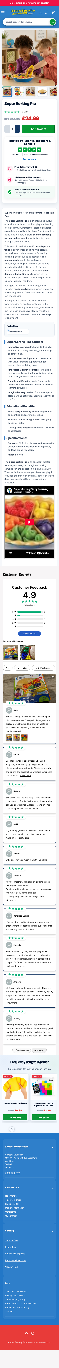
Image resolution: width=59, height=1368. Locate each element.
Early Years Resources (15, 1260)
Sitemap (9, 1311)
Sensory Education (23, 1342)
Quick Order (11, 1216)
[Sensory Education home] (23, 12)
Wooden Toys (11, 1267)
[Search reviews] (7, 668)
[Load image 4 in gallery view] (42, 91)
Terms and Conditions (15, 1291)
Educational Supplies (15, 1253)
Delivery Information (14, 1208)
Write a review (29, 634)
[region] (29, 1098)
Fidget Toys (10, 1247)
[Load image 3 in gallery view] (30, 91)
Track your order (13, 1200)
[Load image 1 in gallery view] (7, 91)
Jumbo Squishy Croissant (15, 1103)
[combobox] (29, 22)
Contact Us (10, 1212)
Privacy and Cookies (14, 1295)
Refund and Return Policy (17, 1307)
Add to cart (15, 1117)
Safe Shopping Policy (15, 1299)
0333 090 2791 (12, 1173)
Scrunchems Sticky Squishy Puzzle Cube (43, 1104)
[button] (6, 12)
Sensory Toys (11, 1240)
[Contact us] (47, 12)
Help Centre (11, 1196)
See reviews (29, 159)
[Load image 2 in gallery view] (18, 91)
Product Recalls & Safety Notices (20, 1303)
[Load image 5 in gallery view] (54, 91)
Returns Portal (11, 1204)
